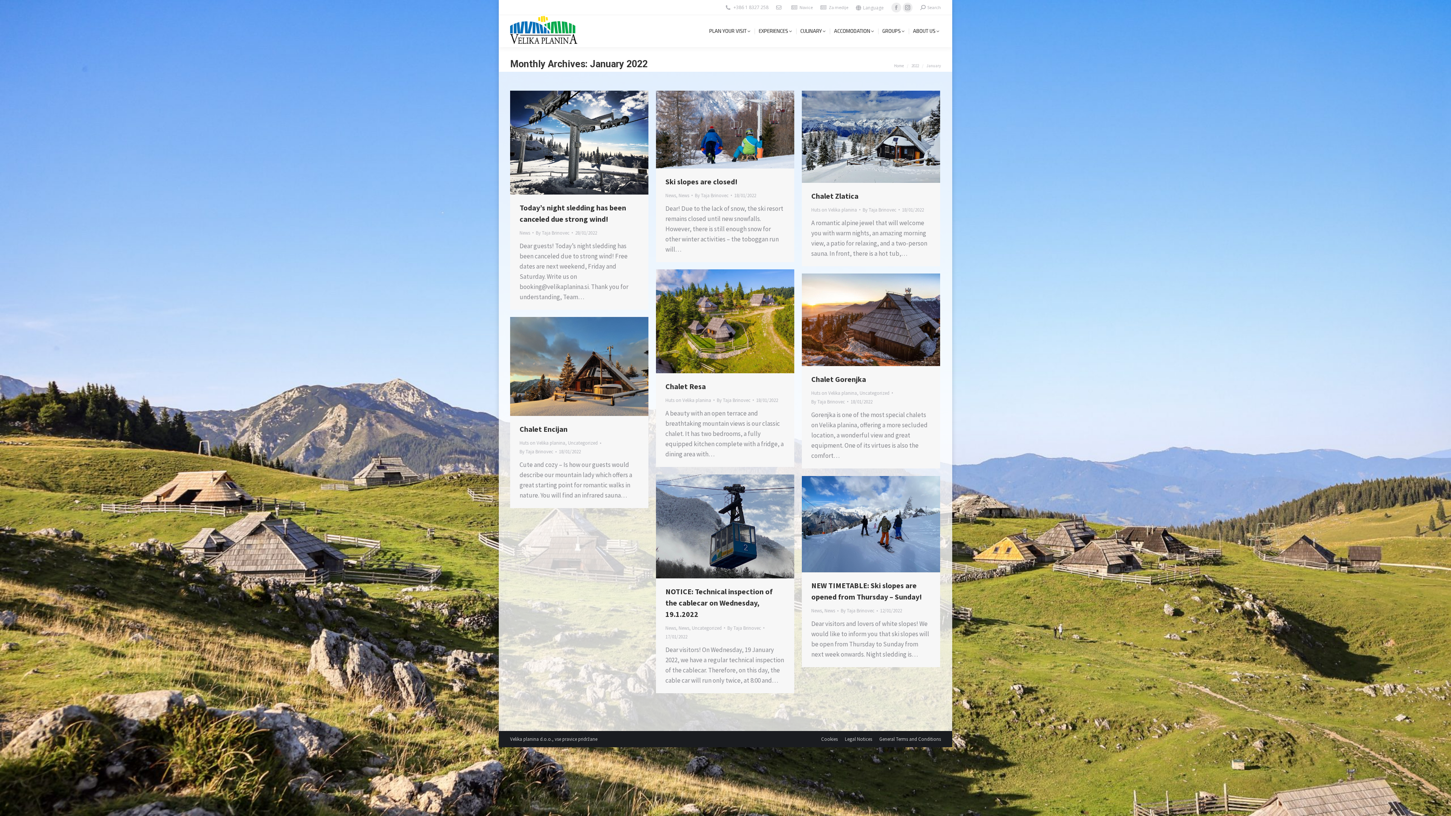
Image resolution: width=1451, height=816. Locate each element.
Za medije (838, 7)
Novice (806, 7)
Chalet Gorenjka (838, 379)
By (552, 233)
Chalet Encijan (544, 429)
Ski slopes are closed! (701, 181)
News (525, 233)
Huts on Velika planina (834, 210)
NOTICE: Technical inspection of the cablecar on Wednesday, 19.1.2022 (719, 603)
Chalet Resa (685, 386)
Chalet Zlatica (835, 196)
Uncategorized (874, 393)
